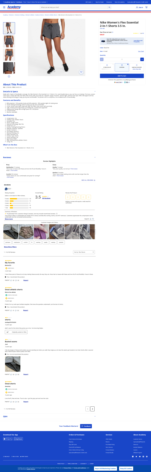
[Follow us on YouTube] (140, 457)
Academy (5, 15)
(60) (143, 33)
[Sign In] (137, 7)
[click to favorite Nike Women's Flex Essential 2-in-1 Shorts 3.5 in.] (81, 72)
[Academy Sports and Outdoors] (14, 7)
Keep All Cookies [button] (126, 468)
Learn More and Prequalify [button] (138, 41)
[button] (138, 41)
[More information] (113, 32)
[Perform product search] (109, 7)
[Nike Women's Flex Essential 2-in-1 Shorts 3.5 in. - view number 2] (9, 41)
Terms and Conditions (80, 468)
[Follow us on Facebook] (133, 457)
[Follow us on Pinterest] (147, 457)
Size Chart (141, 51)
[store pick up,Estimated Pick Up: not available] (107, 67)
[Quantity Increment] (142, 59)
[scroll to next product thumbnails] (9, 76)
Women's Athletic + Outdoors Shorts (35, 15)
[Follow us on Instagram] (143, 457)
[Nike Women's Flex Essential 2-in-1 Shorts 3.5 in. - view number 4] (9, 68)
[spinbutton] (122, 59)
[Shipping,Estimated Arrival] (122, 67)
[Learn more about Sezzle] (118, 82)
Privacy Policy (67, 468)
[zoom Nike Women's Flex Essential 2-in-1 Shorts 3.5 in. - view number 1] (56, 47)
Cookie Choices (31, 469)
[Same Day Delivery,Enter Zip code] (137, 67)
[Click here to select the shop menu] (4, 7)
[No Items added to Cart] (146, 7)
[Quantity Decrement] (101, 59)
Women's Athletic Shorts (51, 15)
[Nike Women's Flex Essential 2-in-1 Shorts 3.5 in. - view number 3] (9, 55)
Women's (11, 15)
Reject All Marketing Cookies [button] (105, 468)
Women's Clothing (19, 15)
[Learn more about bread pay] (126, 82)
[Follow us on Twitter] (136, 457)
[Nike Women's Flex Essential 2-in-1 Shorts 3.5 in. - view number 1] (9, 28)
